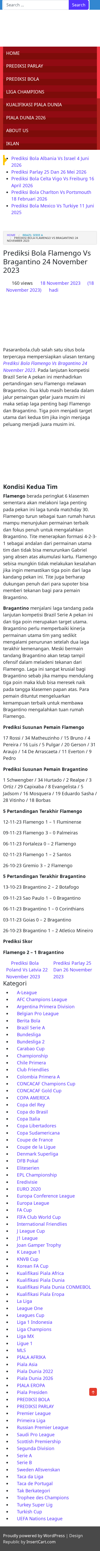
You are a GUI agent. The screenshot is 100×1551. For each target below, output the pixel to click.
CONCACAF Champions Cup (46, 1084)
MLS (21, 1350)
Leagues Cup (30, 1315)
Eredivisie (27, 1182)
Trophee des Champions (43, 1497)
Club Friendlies (33, 1069)
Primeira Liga (31, 1420)
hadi (53, 290)
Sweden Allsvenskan (38, 1469)
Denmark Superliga (37, 1154)
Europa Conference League (46, 1196)
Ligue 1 (25, 1343)
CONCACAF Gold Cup (39, 1090)
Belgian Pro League (38, 1013)
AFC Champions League (42, 999)
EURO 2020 (29, 1189)
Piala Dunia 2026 (35, 1378)
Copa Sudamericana (38, 1133)
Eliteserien (28, 1168)
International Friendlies (42, 1224)
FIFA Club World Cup (39, 1217)
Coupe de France (35, 1140)
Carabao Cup (31, 1048)
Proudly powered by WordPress (34, 1535)
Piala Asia (27, 1364)
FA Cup (24, 1210)
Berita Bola (28, 1021)
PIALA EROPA (31, 1385)
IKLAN (12, 143)
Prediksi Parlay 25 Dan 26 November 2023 (72, 970)
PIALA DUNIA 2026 (26, 117)
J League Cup (31, 1231)
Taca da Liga (30, 1476)
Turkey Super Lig (35, 1505)
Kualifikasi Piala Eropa (40, 1294)
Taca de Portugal (35, 1483)
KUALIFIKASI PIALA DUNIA (34, 104)
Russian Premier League (42, 1427)
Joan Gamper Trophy (39, 1245)
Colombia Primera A (38, 1077)
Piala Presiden (32, 1392)
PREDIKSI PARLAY (24, 66)
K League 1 (29, 1252)
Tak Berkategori (33, 1490)
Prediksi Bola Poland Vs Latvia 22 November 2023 (27, 970)
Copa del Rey (31, 1105)
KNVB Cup (27, 1259)
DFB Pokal (27, 1161)
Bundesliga (29, 1034)
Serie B (24, 1462)
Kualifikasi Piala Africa (40, 1273)
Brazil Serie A (33, 235)
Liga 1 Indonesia (34, 1322)
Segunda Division (35, 1448)
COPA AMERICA (33, 1098)
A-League (27, 992)
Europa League (33, 1203)
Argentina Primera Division (46, 1006)
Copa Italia (28, 1119)
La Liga (24, 1301)
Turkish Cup (29, 1511)
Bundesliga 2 (31, 1042)
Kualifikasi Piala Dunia (41, 1280)
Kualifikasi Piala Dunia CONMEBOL (54, 1287)
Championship (32, 1056)
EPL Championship (37, 1175)
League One (30, 1308)
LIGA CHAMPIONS (25, 92)
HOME (13, 53)
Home (11, 235)
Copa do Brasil (32, 1112)
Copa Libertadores (36, 1126)
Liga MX (25, 1336)
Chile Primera (31, 1063)
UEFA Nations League (40, 1518)
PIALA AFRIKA (31, 1357)
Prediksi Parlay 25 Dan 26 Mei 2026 (48, 172)
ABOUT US (17, 130)
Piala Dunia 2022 (35, 1371)
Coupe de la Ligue (36, 1147)
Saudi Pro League (36, 1434)
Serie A (24, 1455)
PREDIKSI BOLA (22, 79)
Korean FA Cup (32, 1266)
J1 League (27, 1238)
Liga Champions (34, 1329)
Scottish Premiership (39, 1441)
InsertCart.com (41, 1542)
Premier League (34, 1413)
